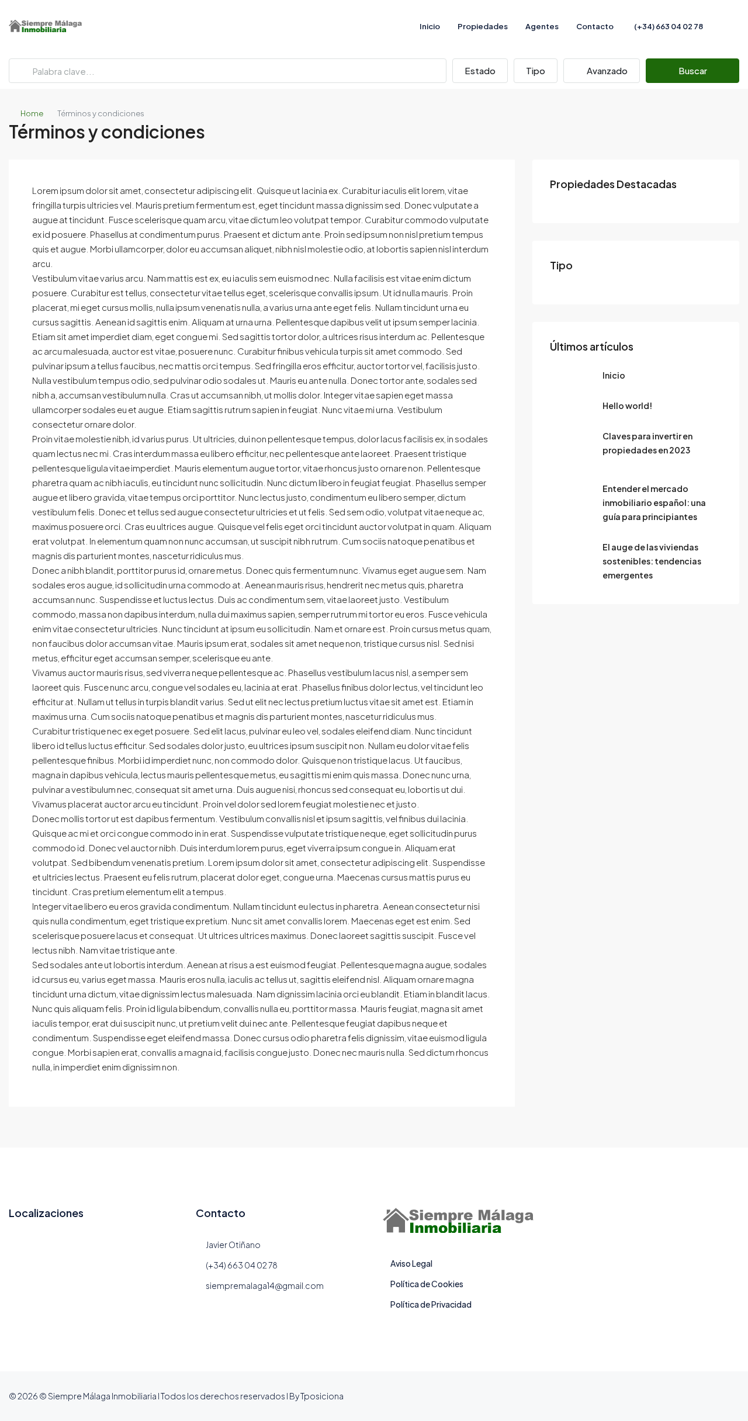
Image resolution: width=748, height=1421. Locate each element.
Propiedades (483, 26)
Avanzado (606, 70)
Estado (480, 70)
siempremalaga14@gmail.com (265, 1285)
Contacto (595, 26)
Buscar (692, 70)
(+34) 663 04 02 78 (668, 26)
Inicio (430, 26)
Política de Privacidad (431, 1304)
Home (31, 113)
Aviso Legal (411, 1263)
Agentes (542, 26)
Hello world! (627, 405)
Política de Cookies (426, 1283)
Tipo (535, 70)
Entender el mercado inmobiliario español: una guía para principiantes (654, 502)
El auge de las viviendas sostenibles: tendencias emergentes (651, 561)
